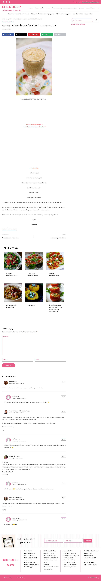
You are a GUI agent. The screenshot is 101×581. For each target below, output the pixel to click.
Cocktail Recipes (29, 553)
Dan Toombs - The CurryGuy (19, 411)
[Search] (96, 20)
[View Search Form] (98, 8)
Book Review (28, 551)
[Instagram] (9, 2)
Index (42, 8)
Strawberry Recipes (70, 567)
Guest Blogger (28, 567)
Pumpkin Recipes (69, 560)
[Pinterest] (6, 2)
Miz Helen (12, 456)
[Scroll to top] (97, 575)
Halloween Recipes (50, 551)
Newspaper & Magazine (71, 555)
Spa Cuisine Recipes (15, 19)
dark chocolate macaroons (10, 236)
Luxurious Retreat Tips (51, 567)
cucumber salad (77, 14)
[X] (50, 578)
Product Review (69, 557)
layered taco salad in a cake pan (18, 14)
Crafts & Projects (29, 555)
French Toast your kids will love (90, 2)
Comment (6, 336)
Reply (63, 382)
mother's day (12, 229)
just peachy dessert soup (58, 236)
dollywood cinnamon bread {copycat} (43, 14)
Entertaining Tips (29, 562)
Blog (7, 19)
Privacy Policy (8, 577)
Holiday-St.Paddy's (50, 555)
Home (31, 8)
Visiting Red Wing (89, 562)
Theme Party (88, 553)
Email (38, 359)
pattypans (31, 305)
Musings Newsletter (70, 553)
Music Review (68, 551)
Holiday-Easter (49, 553)
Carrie (11, 381)
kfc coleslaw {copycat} (63, 14)
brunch (5, 229)
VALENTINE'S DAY (90, 557)
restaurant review (69, 562)
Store (48, 8)
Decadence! (28, 560)
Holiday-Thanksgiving (51, 557)
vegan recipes (88, 14)
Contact (81, 8)
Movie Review (48, 569)
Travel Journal (88, 555)
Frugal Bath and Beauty (31, 564)
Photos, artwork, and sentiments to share (64, 8)
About (37, 8)
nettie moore (14, 497)
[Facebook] (3, 2)
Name (5, 359)
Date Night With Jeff (30, 557)
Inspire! (46, 564)
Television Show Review (91, 551)
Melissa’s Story (90, 8)
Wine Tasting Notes (90, 564)
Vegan (86, 560)
